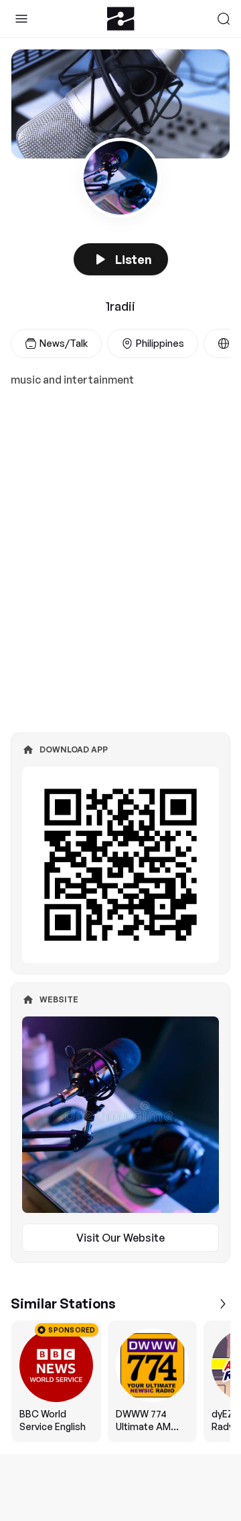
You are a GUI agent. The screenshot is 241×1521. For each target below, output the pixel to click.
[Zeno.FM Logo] (121, 19)
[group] (120, 1381)
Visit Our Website (120, 1237)
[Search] (224, 19)
